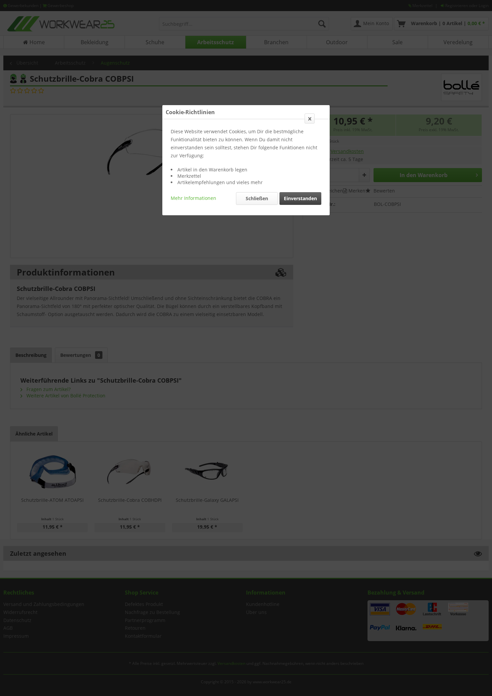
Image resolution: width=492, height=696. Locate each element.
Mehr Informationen (193, 198)
